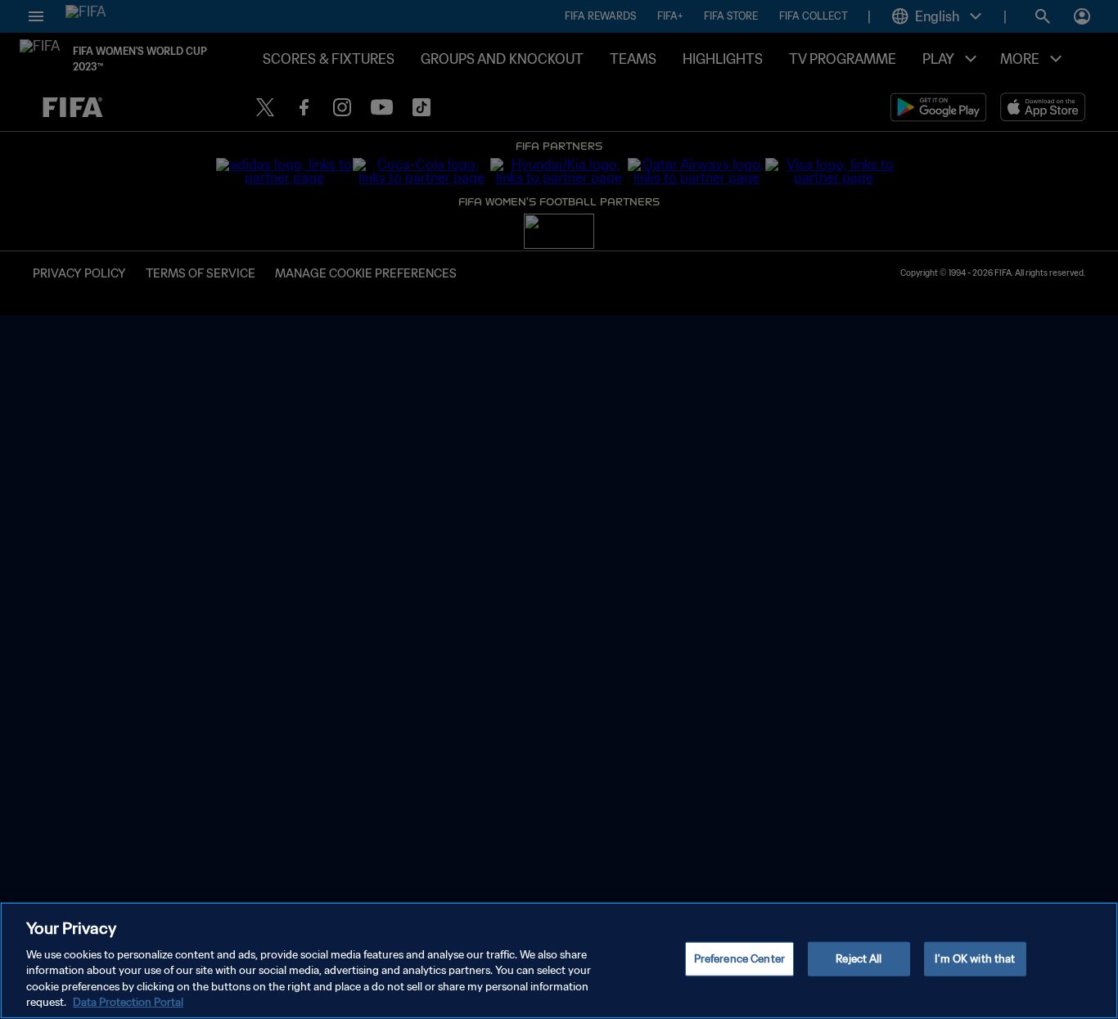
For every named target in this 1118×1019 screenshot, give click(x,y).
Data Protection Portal (128, 1002)
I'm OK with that (975, 959)
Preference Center (739, 959)
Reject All (858, 959)
